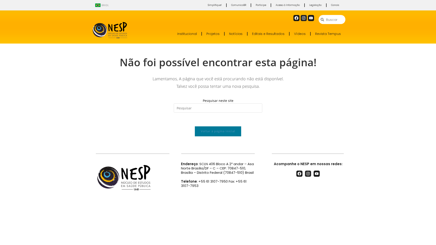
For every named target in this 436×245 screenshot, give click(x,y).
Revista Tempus (328, 34)
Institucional (187, 34)
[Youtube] (311, 18)
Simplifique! (215, 5)
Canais (335, 5)
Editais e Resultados (268, 34)
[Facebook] (296, 18)
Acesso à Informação (288, 5)
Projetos (213, 34)
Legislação (315, 5)
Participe (261, 5)
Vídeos (300, 34)
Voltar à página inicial (218, 131)
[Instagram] (304, 18)
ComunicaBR (238, 5)
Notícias (236, 34)
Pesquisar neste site (218, 100)
